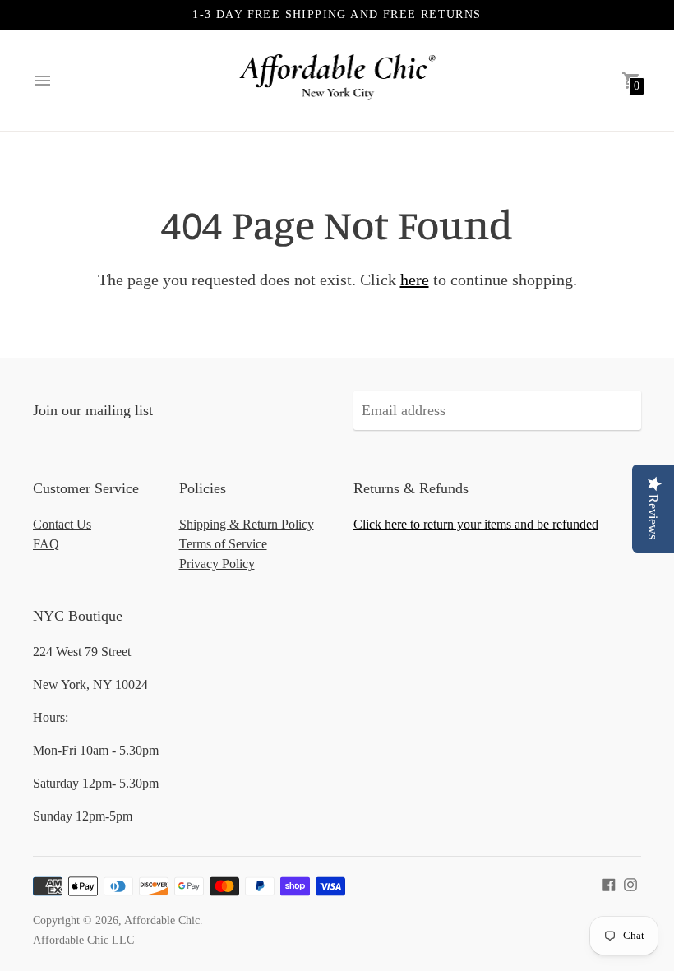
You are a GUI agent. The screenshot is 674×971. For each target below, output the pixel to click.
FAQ (46, 544)
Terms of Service (223, 544)
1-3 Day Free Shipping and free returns (336, 14)
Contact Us (62, 524)
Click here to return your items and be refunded (475, 524)
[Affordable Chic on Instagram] (630, 883)
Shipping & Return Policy (246, 524)
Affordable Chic (162, 920)
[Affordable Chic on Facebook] (609, 883)
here (414, 279)
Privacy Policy (217, 564)
